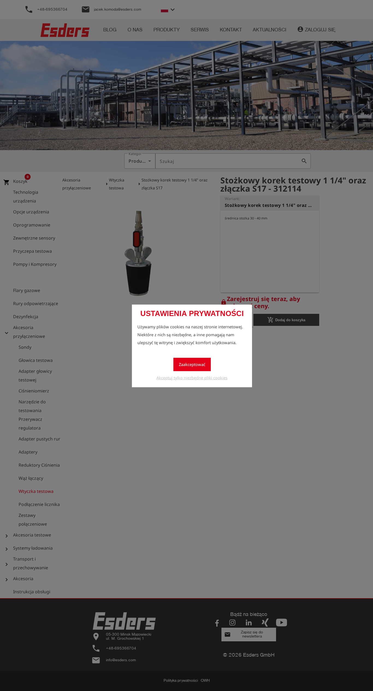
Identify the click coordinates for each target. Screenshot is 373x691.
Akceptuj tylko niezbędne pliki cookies (191, 377)
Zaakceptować (192, 364)
